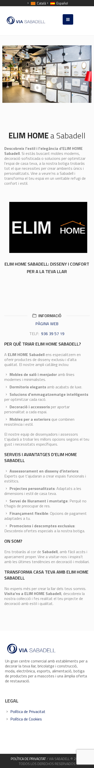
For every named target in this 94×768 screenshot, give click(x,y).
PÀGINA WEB (46, 324)
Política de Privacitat (27, 711)
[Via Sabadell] (26, 20)
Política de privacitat (28, 758)
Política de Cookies (26, 719)
